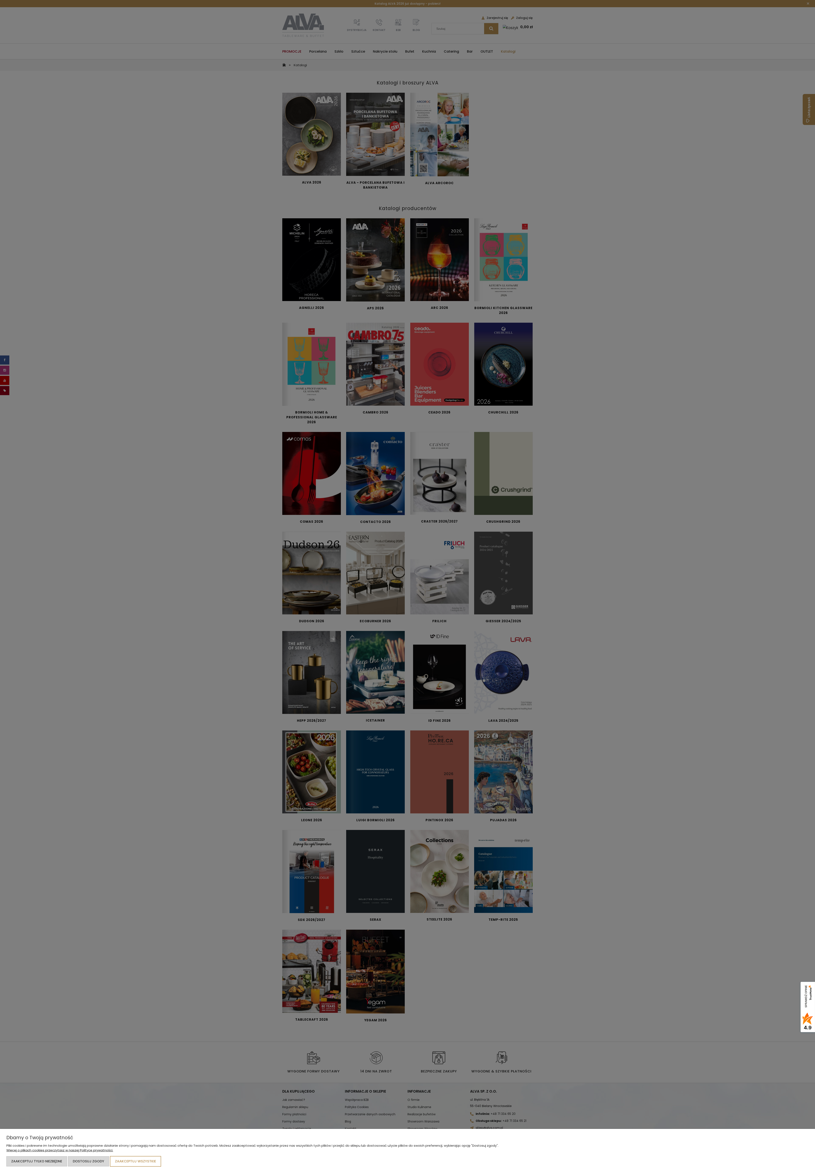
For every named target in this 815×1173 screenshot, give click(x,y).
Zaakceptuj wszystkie (135, 1161)
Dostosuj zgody (88, 1161)
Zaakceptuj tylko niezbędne (36, 1161)
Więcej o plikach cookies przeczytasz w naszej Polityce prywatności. (59, 1150)
